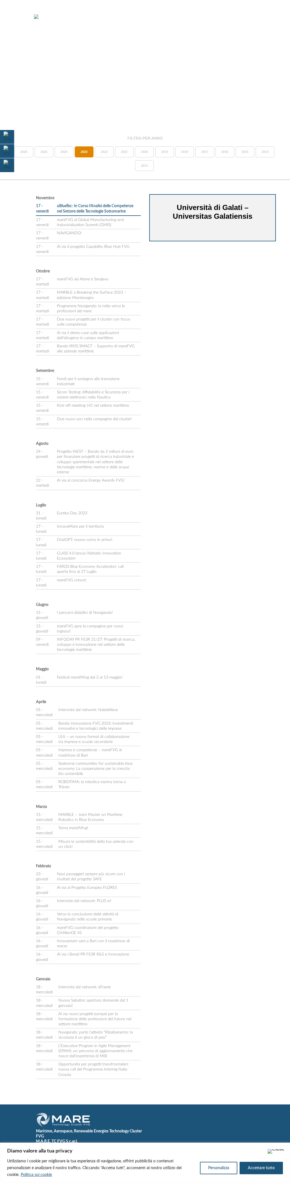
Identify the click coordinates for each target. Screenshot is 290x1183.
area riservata (251, 17)
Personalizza (218, 1168)
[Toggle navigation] (19, 17)
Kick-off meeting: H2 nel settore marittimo (93, 406)
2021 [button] (124, 151)
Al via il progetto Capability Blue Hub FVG (93, 247)
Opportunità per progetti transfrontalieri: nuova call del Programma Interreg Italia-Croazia (93, 1069)
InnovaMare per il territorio (80, 526)
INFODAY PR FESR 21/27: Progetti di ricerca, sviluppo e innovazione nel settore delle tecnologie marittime (96, 645)
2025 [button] (43, 151)
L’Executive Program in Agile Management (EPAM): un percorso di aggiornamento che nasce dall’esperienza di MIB (95, 1051)
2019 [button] (164, 151)
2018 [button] (184, 151)
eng (272, 22)
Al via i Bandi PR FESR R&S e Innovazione (93, 954)
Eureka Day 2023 (72, 513)
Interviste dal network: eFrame (84, 987)
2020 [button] (144, 151)
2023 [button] (84, 151)
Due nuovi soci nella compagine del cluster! (94, 419)
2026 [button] (23, 151)
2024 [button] (64, 151)
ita (262, 22)
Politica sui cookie (36, 1175)
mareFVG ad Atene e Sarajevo (82, 279)
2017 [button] (204, 151)
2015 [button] (245, 151)
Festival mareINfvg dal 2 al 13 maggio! (90, 677)
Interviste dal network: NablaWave (88, 710)
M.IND (220, 17)
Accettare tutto (261, 1168)
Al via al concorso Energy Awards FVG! (91, 480)
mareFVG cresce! (71, 580)
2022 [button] (104, 151)
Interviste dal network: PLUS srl (84, 901)
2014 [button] (265, 151)
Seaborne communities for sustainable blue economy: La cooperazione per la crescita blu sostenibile (95, 769)
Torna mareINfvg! (73, 828)
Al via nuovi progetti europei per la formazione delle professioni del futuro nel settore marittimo (94, 1019)
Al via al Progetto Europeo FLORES (87, 888)
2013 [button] (144, 165)
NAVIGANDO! (69, 233)
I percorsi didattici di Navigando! (85, 613)
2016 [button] (224, 151)
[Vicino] (276, 1151)
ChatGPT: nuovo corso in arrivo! (84, 540)
